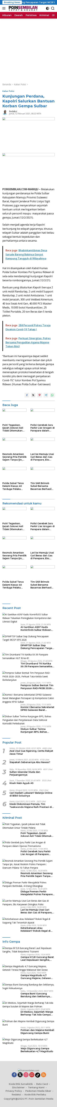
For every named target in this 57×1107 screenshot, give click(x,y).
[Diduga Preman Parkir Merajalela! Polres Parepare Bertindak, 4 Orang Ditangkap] (28, 884)
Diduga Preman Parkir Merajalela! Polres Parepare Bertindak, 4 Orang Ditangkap (37, 893)
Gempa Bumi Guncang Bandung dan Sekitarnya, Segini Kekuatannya (35, 995)
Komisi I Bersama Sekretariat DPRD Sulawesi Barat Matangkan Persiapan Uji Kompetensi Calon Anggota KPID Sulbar (37, 708)
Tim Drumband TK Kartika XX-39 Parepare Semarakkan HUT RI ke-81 (37, 665)
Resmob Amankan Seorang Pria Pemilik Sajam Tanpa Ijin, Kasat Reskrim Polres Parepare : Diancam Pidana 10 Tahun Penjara (14, 457)
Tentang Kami (36, 1087)
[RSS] (43, 1075)
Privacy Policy (14, 1091)
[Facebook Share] (27, 395)
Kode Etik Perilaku (35, 1094)
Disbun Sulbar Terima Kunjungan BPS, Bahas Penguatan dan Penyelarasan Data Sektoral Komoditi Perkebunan (37, 730)
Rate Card (42, 1084)
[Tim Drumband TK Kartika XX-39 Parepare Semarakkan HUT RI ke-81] (28, 656)
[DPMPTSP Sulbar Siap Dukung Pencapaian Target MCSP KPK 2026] (28, 638)
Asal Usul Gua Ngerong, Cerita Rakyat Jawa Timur (31, 752)
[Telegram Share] (46, 395)
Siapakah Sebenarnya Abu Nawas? (30, 762)
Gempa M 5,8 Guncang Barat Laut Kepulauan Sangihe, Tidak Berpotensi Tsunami (37, 958)
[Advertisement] (28, 48)
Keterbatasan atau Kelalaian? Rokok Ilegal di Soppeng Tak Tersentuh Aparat (36, 929)
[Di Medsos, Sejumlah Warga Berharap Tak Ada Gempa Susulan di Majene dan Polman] (28, 1004)
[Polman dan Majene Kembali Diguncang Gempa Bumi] (28, 1023)
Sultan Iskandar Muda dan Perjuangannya (25, 773)
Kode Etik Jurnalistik (21, 1084)
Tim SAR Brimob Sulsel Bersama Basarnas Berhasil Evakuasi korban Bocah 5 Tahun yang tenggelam (42, 486)
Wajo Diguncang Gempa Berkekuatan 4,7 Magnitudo (37, 1050)
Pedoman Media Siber (38, 1091)
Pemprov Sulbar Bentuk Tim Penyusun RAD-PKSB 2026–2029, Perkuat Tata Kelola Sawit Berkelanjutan (37, 687)
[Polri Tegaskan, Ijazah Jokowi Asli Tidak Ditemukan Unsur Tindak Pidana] (14, 415)
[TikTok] (37, 1075)
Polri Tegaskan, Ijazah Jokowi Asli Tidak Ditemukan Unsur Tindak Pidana (12, 428)
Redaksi (13, 111)
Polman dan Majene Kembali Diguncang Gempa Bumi (37, 1031)
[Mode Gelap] (47, 8)
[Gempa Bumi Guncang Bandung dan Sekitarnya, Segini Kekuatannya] (28, 986)
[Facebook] (14, 1075)
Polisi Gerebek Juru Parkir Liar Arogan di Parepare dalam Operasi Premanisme (42, 428)
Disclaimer (18, 1087)
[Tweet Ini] (33, 395)
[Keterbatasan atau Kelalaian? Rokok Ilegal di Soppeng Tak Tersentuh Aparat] (28, 920)
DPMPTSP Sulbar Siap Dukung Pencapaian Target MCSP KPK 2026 (37, 647)
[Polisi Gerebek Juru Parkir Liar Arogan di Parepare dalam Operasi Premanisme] (42, 415)
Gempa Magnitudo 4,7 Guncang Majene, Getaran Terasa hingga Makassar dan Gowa (37, 977)
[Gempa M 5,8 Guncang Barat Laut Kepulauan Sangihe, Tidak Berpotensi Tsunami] (28, 949)
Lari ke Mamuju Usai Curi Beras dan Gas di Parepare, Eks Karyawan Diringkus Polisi (42, 457)
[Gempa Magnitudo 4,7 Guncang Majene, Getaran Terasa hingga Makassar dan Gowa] (28, 968)
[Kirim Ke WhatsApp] (52, 395)
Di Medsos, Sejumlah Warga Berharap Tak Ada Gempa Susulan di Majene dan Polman (37, 1013)
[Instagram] (25, 1075)
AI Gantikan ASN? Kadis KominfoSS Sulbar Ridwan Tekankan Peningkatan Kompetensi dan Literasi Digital (36, 628)
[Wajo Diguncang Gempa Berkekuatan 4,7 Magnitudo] (28, 1041)
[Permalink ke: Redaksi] (4, 112)
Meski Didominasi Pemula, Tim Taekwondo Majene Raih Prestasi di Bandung (31, 805)
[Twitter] (20, 1075)
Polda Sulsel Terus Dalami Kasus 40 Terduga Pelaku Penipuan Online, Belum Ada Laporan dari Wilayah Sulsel (13, 486)
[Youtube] (31, 1075)
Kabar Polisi (8, 91)
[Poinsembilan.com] (22, 8)
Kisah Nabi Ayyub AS (21, 783)
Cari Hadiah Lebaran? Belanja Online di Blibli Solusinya (31, 794)
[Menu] (4, 8)
